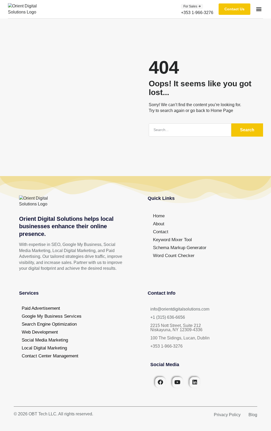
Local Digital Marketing (44, 348)
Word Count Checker (174, 255)
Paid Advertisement (41, 308)
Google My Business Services (52, 316)
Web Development (40, 332)
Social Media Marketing (45, 340)
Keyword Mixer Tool (172, 239)
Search (247, 130)
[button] (192, 6)
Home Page (222, 110)
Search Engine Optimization (49, 324)
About (158, 223)
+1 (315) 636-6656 (167, 317)
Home (159, 215)
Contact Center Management (50, 355)
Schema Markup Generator (179, 247)
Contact (160, 231)
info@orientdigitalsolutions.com (179, 309)
